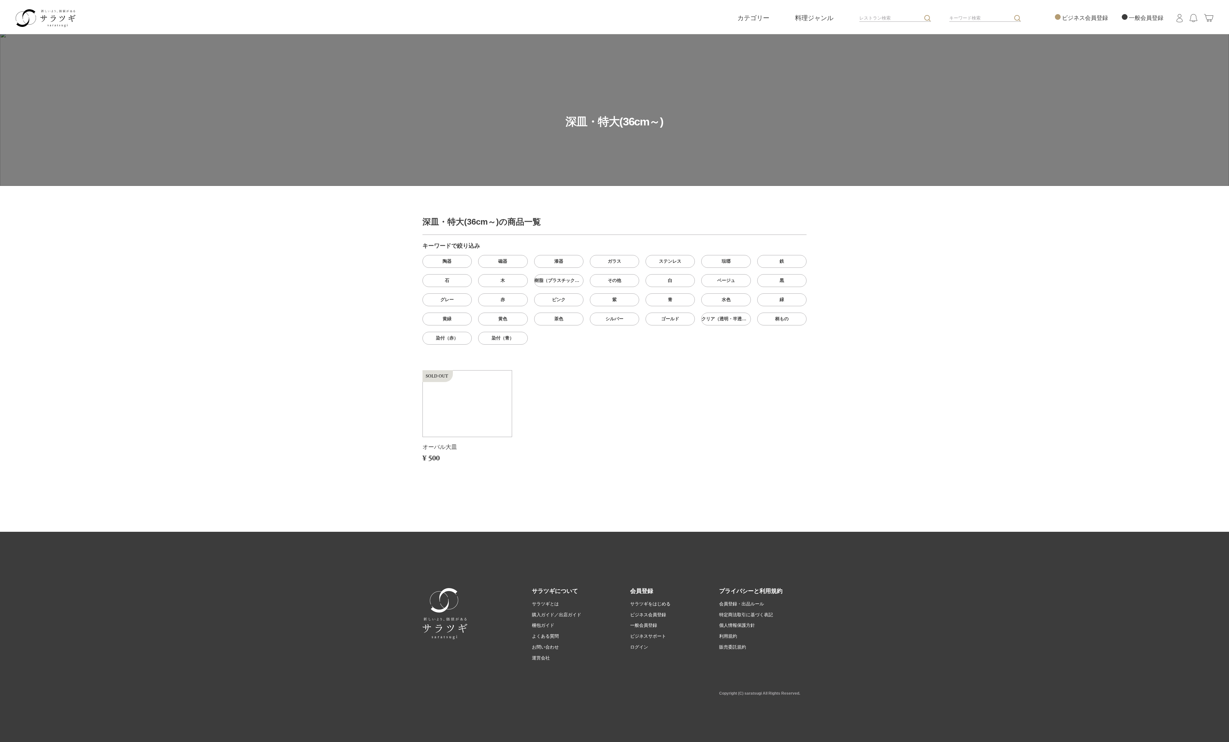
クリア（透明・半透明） (726, 318)
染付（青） (503, 337)
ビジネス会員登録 (1085, 18)
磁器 (502, 261)
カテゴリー (754, 17)
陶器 (447, 261)
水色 (726, 299)
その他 (614, 280)
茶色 (558, 318)
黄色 (502, 318)
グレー (447, 299)
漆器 (558, 261)
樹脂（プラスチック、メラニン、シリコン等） (558, 280)
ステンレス (670, 261)
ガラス (614, 261)
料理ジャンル (815, 17)
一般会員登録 (1146, 18)
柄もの (782, 318)
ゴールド (670, 318)
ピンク (559, 299)
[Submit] (927, 18)
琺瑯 (726, 261)
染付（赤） (447, 337)
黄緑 (447, 318)
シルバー (614, 318)
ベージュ (726, 280)
